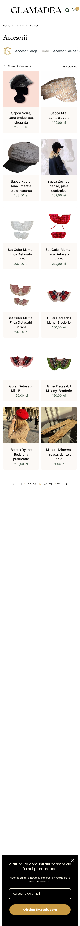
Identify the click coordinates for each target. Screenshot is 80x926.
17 (29, 484)
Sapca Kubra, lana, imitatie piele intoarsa (21, 186)
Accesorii (34, 25)
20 (45, 484)
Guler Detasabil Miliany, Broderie (59, 388)
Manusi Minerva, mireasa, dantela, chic (59, 454)
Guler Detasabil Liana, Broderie (59, 320)
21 (50, 484)
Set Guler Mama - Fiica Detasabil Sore (59, 254)
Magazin (19, 25)
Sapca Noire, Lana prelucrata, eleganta (21, 117)
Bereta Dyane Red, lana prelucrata (21, 454)
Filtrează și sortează (19, 66)
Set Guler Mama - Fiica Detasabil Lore (21, 254)
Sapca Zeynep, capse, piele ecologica (59, 186)
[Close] (73, 860)
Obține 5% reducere (40, 909)
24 (59, 484)
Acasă (6, 25)
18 (34, 484)
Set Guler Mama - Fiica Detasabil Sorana (21, 322)
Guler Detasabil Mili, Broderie (21, 388)
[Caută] (67, 10)
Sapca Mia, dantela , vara (59, 115)
